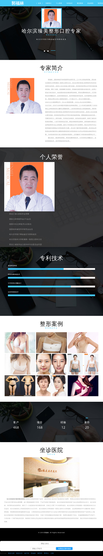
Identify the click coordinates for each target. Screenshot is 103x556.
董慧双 (39, 553)
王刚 (52, 553)
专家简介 (49, 3)
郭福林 (33, 553)
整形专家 (11, 553)
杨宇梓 (26, 553)
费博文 (46, 553)
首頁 (39, 3)
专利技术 (69, 3)
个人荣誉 (59, 3)
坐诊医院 (90, 3)
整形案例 (80, 3)
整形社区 (19, 553)
